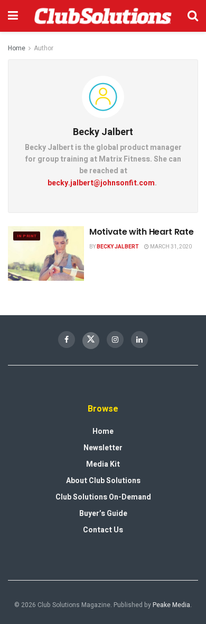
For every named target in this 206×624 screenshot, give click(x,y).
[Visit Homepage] (102, 15)
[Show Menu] (13, 16)
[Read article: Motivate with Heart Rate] (46, 253)
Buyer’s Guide (103, 513)
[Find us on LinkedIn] (139, 339)
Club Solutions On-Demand (103, 497)
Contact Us (103, 530)
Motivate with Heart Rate (141, 232)
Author (43, 48)
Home (16, 48)
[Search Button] (193, 16)
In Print (26, 236)
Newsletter (103, 447)
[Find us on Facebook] (66, 339)
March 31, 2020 (170, 247)
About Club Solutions (103, 480)
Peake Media (171, 605)
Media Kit (103, 464)
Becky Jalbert (118, 247)
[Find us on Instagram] (115, 339)
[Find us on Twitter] (90, 340)
